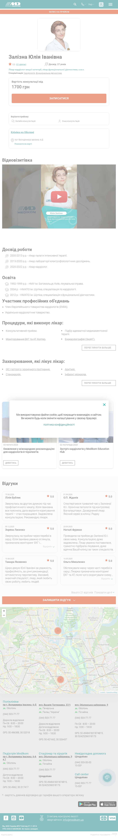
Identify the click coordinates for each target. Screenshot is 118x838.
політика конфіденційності (59, 424)
